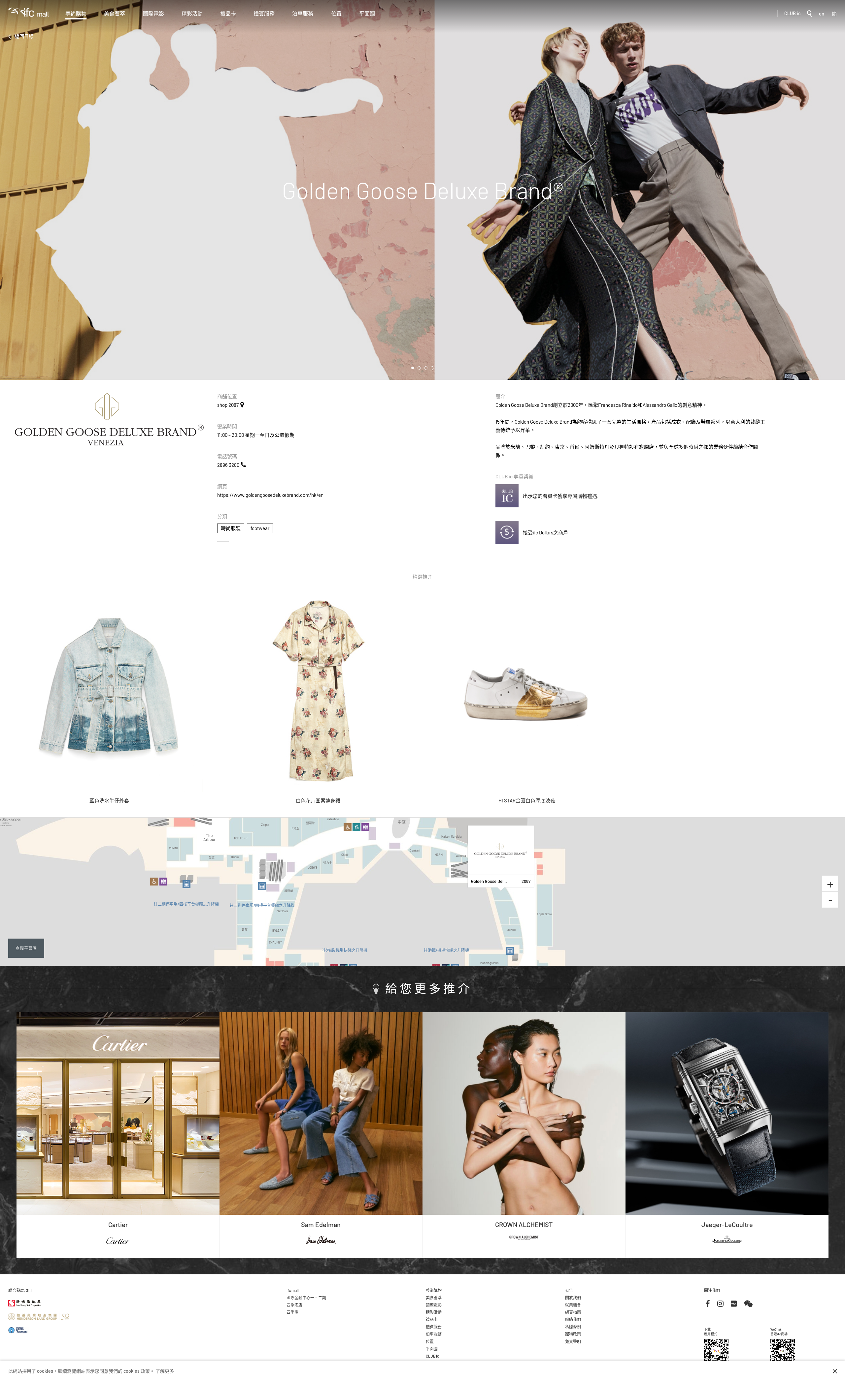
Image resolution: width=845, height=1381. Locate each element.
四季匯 (292, 1312)
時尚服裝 (231, 528)
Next (835, 190)
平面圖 (367, 13)
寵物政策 (573, 1334)
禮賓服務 (264, 13)
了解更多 (164, 1371)
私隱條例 (573, 1326)
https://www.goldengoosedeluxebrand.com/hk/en (270, 495)
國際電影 (153, 13)
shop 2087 (228, 405)
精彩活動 (192, 13)
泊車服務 (302, 13)
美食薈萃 (114, 13)
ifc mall (293, 1290)
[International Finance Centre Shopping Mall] (28, 17)
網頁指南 (573, 1312)
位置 (336, 13)
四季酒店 (294, 1305)
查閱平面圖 (26, 948)
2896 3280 (228, 465)
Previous (10, 190)
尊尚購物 (75, 13)
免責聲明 (573, 1341)
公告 (569, 1290)
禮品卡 (228, 13)
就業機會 (573, 1305)
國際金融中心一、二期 (306, 1297)
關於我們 (573, 1297)
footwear (260, 528)
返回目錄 (24, 36)
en (821, 13)
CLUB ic (792, 13)
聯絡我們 (573, 1319)
